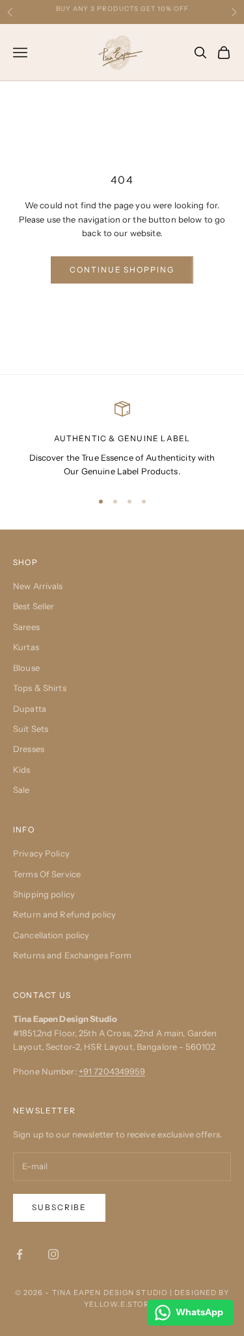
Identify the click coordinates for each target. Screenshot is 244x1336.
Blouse (26, 667)
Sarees (26, 627)
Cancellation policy (51, 935)
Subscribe (59, 1207)
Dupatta (29, 708)
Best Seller (33, 606)
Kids (22, 769)
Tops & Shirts (39, 688)
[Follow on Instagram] (53, 1254)
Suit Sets (30, 728)
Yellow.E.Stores (122, 1304)
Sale (21, 789)
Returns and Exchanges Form (72, 955)
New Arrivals (38, 586)
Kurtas (26, 647)
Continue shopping (122, 269)
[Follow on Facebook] (19, 1254)
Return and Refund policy (64, 914)
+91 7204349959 (112, 1071)
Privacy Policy (41, 853)
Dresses (28, 749)
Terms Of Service (47, 874)
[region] (122, 439)
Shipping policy (44, 894)
